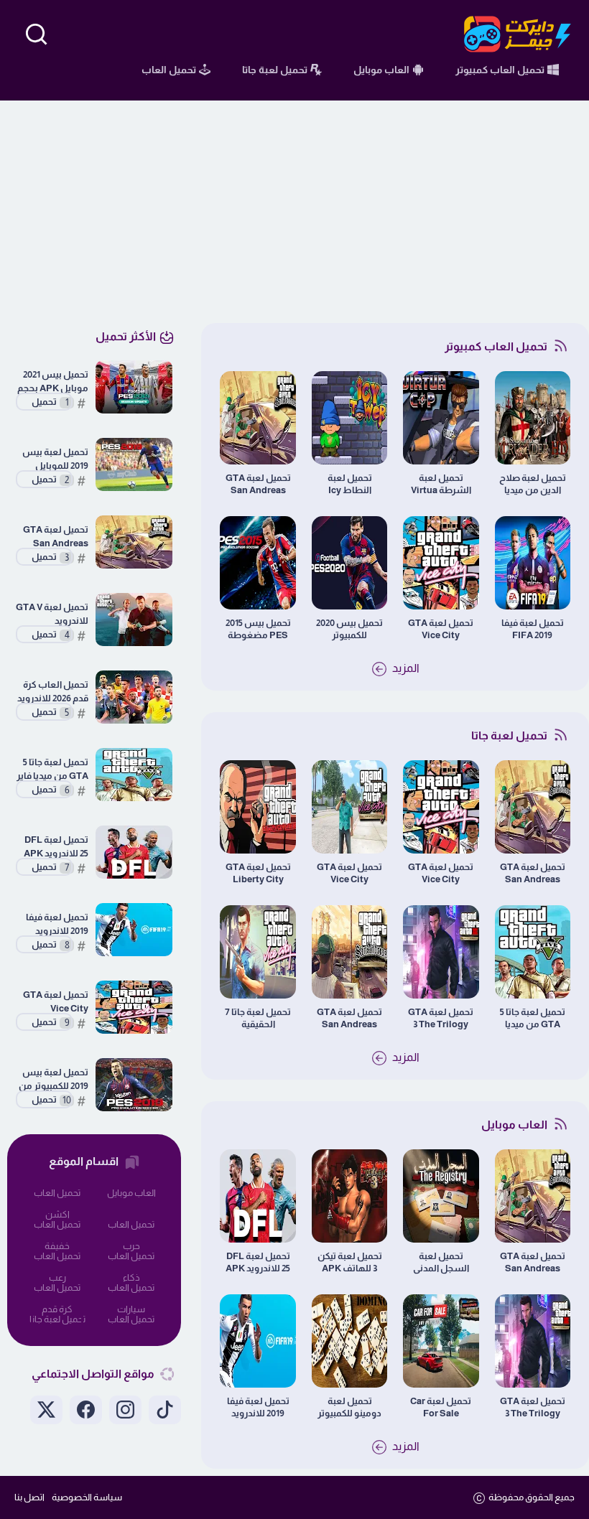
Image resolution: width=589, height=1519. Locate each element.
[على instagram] (125, 1410)
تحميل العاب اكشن (57, 1195)
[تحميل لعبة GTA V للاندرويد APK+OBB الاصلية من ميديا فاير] (134, 619)
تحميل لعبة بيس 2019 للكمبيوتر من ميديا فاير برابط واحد (53, 1079)
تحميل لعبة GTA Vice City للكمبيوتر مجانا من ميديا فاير (440, 629)
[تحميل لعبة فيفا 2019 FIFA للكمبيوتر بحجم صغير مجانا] (532, 562)
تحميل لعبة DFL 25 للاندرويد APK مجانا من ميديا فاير (258, 1262)
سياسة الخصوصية (87, 1497)
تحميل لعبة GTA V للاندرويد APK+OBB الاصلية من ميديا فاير (52, 614)
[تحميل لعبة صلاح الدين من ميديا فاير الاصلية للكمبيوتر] (532, 417)
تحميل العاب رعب (57, 1259)
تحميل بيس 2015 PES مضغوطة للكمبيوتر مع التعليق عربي (258, 629)
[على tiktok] (165, 1410)
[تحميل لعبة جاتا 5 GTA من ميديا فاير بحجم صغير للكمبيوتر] (532, 952)
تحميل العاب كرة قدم (57, 1290)
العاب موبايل (131, 1192)
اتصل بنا (29, 1497)
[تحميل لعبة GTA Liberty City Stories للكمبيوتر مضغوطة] (257, 807)
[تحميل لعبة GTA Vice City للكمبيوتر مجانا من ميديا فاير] (440, 562)
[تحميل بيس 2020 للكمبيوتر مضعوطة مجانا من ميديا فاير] (349, 562)
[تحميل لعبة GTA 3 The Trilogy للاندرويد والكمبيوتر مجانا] (440, 952)
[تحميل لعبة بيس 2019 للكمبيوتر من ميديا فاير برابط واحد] (134, 1084)
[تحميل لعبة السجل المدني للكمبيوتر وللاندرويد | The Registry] (440, 1196)
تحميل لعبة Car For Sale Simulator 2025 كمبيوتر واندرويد (441, 1407)
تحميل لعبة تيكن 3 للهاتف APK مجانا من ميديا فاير (349, 1262)
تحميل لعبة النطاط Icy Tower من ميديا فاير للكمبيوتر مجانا (349, 484)
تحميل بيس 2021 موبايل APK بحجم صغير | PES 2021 (52, 381)
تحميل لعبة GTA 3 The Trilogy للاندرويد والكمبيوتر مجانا (440, 1018)
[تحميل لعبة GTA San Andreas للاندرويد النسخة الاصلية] (257, 417)
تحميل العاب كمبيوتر (131, 1322)
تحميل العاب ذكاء (131, 1259)
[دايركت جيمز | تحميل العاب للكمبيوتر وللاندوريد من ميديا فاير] (517, 34)
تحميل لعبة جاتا (57, 1319)
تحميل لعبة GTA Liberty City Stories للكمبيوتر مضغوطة (258, 873)
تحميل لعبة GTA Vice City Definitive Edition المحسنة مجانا (349, 873)
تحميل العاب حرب (131, 1227)
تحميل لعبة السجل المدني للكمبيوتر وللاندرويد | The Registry (441, 1262)
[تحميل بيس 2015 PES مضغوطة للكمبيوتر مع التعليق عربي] (257, 562)
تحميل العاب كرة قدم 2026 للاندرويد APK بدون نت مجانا (52, 691)
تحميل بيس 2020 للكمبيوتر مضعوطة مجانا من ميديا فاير (349, 629)
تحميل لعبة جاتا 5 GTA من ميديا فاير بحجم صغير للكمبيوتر (532, 1018)
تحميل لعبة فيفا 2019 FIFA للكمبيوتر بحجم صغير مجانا (532, 629)
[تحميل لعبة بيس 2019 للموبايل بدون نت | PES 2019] (134, 464)
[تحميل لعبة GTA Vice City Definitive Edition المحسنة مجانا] (349, 807)
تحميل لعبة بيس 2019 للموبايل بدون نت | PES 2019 (55, 459)
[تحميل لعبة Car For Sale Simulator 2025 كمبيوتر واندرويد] (440, 1341)
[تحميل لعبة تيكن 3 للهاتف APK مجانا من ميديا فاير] (349, 1196)
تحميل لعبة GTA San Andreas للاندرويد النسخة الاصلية (258, 484)
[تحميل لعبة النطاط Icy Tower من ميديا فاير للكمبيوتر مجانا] (349, 417)
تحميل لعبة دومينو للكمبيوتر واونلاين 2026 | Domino (349, 1407)
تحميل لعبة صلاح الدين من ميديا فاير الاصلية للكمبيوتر (532, 484)
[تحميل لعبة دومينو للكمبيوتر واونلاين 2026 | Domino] (349, 1341)
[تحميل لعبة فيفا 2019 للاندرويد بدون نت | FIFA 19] (257, 1341)
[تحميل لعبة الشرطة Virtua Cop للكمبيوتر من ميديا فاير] (440, 417)
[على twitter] (46, 1410)
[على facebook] (86, 1410)
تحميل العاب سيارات (131, 1290)
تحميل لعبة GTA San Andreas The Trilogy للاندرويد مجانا (349, 1018)
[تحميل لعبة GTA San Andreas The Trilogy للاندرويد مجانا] (349, 952)
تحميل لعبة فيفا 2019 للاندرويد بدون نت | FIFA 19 (258, 1407)
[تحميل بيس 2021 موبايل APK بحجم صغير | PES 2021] (134, 386)
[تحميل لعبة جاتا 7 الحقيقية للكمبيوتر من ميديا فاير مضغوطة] (257, 952)
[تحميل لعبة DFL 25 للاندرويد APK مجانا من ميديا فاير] (257, 1196)
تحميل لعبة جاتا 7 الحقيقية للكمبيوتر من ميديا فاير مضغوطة (258, 1018)
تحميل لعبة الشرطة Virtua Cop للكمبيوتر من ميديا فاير (441, 484)
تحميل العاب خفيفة (57, 1227)
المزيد (404, 668)
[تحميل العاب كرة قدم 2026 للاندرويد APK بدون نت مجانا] (134, 697)
